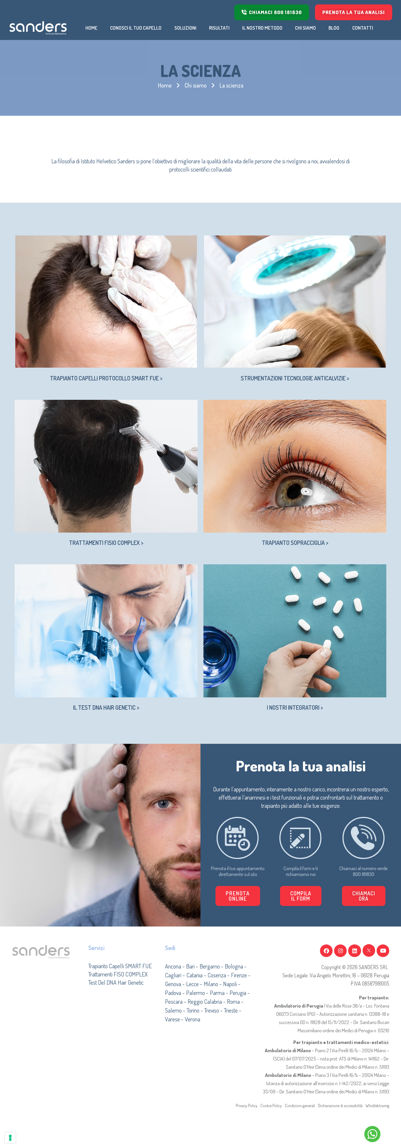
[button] (300, 896)
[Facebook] (326, 950)
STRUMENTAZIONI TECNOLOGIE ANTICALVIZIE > (295, 378)
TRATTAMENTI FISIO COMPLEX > (106, 542)
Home (165, 85)
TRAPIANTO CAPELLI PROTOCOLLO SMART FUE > (106, 378)
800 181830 (363, 874)
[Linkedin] (354, 950)
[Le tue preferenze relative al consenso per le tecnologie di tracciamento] (10, 1137)
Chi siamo (196, 85)
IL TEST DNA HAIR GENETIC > (106, 707)
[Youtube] (383, 950)
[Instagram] (340, 950)
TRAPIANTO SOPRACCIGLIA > (295, 542)
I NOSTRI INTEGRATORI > (295, 707)
